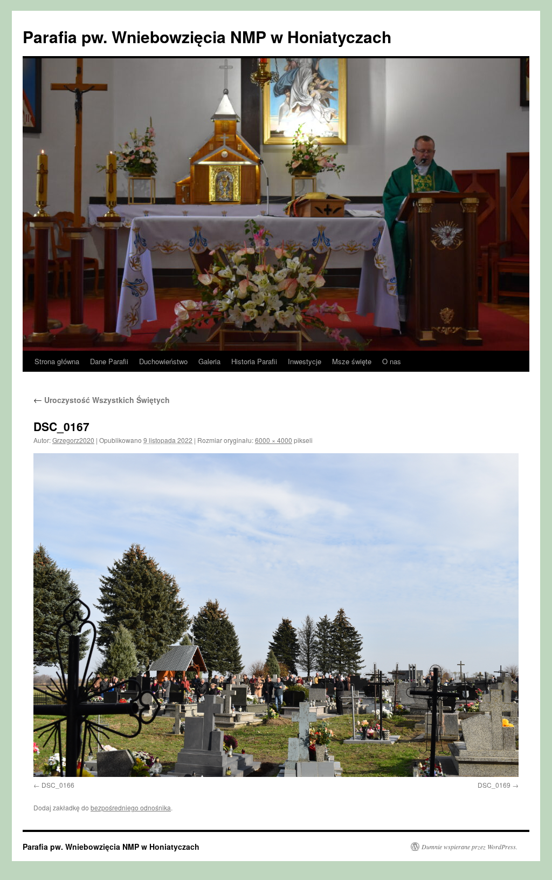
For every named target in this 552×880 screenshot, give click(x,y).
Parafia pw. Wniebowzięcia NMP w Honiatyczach (207, 36)
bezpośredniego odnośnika (131, 807)
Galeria (209, 361)
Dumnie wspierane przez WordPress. (470, 846)
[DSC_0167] (276, 615)
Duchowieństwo (163, 361)
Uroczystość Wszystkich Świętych (101, 399)
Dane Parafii (109, 361)
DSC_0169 (494, 784)
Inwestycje (304, 361)
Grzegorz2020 (73, 440)
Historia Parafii (254, 361)
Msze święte (351, 361)
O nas (391, 361)
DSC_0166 (58, 784)
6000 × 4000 (273, 440)
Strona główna (56, 361)
